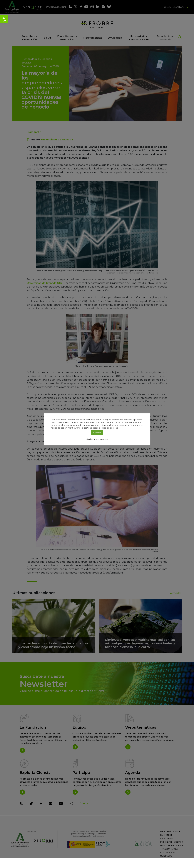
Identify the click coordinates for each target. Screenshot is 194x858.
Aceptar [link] (97, 432)
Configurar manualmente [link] (97, 439)
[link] (4, 19)
